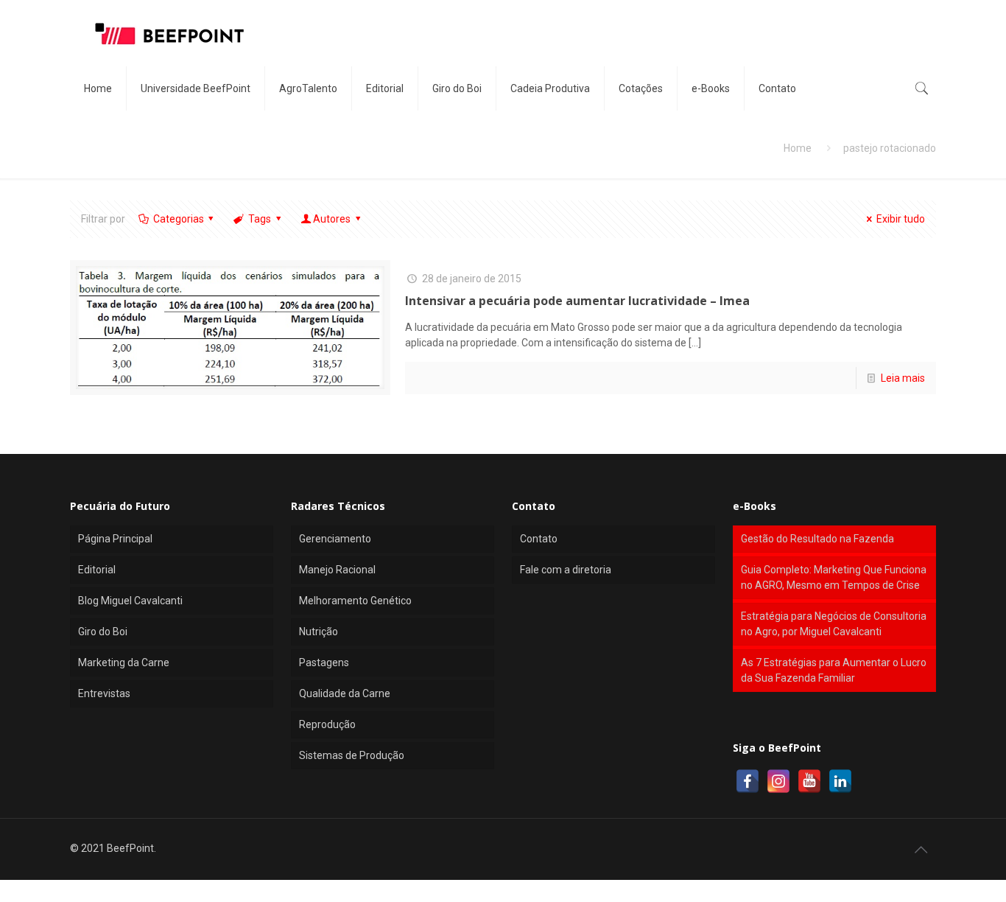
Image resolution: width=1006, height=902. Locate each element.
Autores (332, 219)
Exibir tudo (900, 219)
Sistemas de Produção (351, 755)
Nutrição (318, 631)
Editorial (97, 570)
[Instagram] (778, 781)
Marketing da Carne (123, 662)
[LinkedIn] (840, 781)
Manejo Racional (337, 570)
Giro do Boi (102, 631)
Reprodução (327, 724)
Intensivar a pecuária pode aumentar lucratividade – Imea (577, 301)
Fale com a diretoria (565, 570)
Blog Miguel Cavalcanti (130, 600)
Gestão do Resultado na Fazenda (817, 539)
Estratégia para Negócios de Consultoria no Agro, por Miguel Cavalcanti (833, 623)
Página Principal (115, 539)
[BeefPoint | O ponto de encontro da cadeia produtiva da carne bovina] (168, 33)
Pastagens (324, 662)
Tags (259, 219)
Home (798, 148)
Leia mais (903, 378)
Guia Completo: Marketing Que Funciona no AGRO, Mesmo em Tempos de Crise (833, 577)
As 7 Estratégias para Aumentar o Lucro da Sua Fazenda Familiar (833, 670)
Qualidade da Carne (344, 693)
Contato (538, 539)
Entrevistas (104, 693)
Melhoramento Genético (355, 600)
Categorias (178, 219)
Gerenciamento (335, 539)
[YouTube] (809, 781)
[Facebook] (747, 781)
